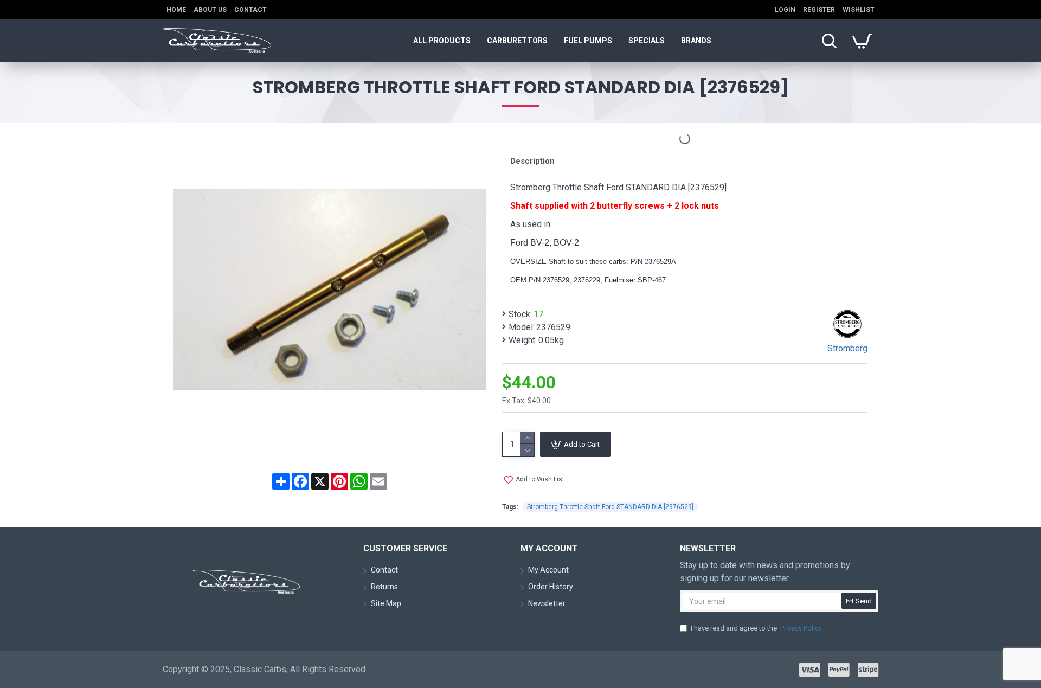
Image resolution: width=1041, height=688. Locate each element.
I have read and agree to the (756, 628)
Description (532, 161)
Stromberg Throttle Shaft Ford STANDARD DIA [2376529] (610, 507)
